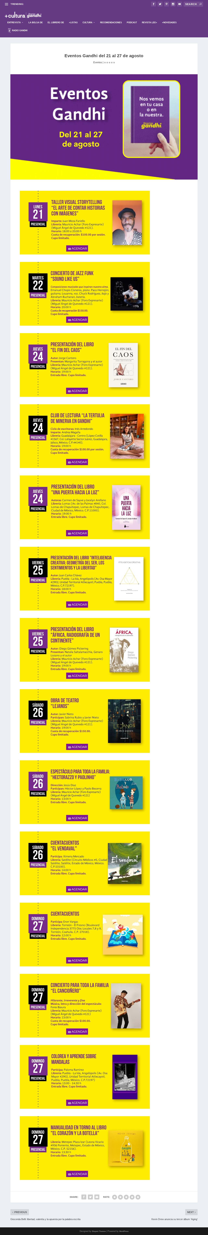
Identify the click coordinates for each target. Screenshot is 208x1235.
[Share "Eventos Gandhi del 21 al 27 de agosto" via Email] (97, 1197)
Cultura (87, 22)
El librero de (56, 22)
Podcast (132, 22)
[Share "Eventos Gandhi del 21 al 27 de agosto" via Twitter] (90, 1197)
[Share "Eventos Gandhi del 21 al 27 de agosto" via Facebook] (84, 1197)
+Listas (73, 22)
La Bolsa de (35, 22)
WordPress (124, 1231)
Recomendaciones (111, 22)
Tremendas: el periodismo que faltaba (44, 4)
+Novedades (169, 22)
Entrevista (14, 22)
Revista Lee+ (149, 22)
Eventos (97, 62)
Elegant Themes (99, 1231)
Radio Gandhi (19, 30)
